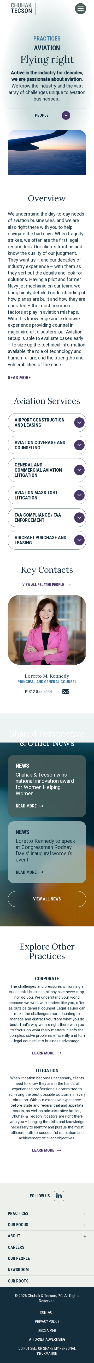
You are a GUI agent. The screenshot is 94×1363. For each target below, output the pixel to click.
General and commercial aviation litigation (38, 470)
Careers (16, 1247)
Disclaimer (47, 1330)
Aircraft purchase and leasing (40, 540)
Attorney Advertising (47, 1339)
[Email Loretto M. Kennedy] (63, 692)
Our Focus (18, 1224)
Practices (18, 1213)
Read (19, 377)
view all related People (43, 585)
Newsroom (18, 1269)
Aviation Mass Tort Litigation (36, 495)
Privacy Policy (47, 1321)
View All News (47, 899)
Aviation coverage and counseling (40, 445)
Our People (19, 1258)
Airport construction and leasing (39, 422)
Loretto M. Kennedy (47, 676)
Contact (47, 1312)
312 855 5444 (38, 692)
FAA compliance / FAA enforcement (38, 517)
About (14, 1235)
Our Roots (18, 1281)
